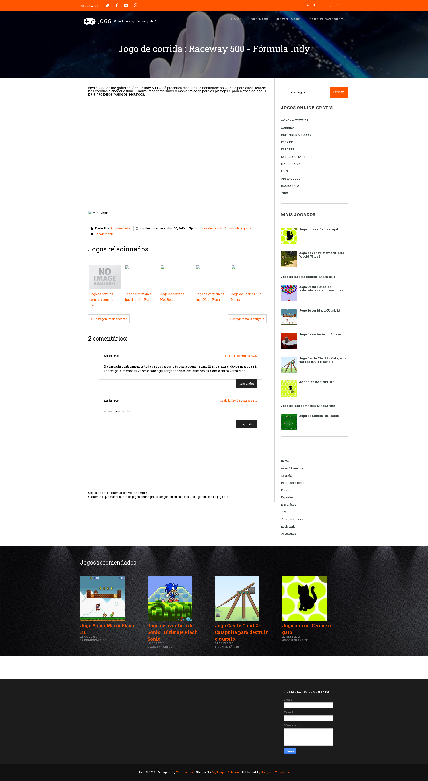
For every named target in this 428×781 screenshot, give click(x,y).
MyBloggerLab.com (226, 772)
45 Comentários (295, 640)
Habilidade (288, 505)
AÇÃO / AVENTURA (295, 120)
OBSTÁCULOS (290, 179)
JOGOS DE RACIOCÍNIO (317, 382)
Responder (246, 384)
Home (236, 19)
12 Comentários (93, 640)
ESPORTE (287, 149)
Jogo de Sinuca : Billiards (319, 416)
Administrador (120, 228)
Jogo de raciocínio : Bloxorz (321, 334)
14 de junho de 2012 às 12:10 (238, 401)
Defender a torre (292, 483)
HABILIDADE (290, 164)
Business (259, 19)
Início (285, 461)
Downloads (288, 19)
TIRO (284, 193)
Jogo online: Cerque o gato (319, 229)
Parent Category (326, 19)
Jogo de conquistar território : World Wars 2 (322, 254)
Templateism (185, 772)
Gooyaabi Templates (275, 772)
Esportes (287, 497)
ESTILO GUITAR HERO (297, 157)
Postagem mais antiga (245, 319)
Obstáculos (288, 534)
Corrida (286, 476)
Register (320, 5)
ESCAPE (287, 142)
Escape (286, 490)
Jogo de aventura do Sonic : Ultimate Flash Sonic (173, 632)
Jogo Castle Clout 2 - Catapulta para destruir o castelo (323, 360)
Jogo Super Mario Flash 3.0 (320, 310)
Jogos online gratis (237, 228)
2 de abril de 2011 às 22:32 (240, 356)
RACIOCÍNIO (290, 186)
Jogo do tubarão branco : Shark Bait (308, 277)
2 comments (105, 234)
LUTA (285, 171)
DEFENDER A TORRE (296, 135)
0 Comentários (160, 646)
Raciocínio (288, 526)
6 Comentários (227, 646)
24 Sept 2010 (224, 643)
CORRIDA (287, 128)
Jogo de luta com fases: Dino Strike (308, 406)
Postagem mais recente (110, 319)
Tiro (284, 512)
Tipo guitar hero (292, 519)
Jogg (104, 21)
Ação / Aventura (292, 468)
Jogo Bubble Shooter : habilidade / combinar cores (321, 288)
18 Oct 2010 (88, 636)
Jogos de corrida (211, 228)
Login (342, 5)
